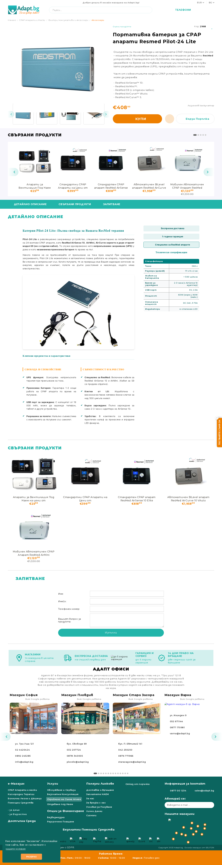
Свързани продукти (75, 204)
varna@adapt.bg (180, 733)
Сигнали (91, 815)
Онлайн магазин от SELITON (199, 847)
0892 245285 (23, 756)
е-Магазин (16, 783)
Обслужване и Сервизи (61, 790)
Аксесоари (98, 20)
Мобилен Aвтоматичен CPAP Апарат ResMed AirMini (187, 186)
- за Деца (14, 810)
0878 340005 (75, 756)
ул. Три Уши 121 (24, 743)
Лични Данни (94, 811)
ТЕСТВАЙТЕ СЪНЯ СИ (219, 432)
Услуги (52, 783)
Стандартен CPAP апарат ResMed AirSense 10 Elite (111, 186)
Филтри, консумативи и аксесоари (68, 20)
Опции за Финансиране (65, 811)
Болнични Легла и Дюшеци (25, 798)
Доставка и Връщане (100, 790)
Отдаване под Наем (60, 804)
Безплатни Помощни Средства (88, 829)
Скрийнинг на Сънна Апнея (64, 799)
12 (123, 773)
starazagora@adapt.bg (132, 762)
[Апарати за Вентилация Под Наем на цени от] (35, 161)
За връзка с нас (96, 802)
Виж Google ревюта (37, 699)
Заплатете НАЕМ (97, 794)
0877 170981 (177, 727)
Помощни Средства (21, 802)
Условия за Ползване (99, 807)
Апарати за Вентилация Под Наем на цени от (35, 186)
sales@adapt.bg (204, 790)
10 (118, 773)
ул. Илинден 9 (178, 715)
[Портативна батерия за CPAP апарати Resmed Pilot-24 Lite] (23, 114)
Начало (12, 20)
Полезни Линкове (100, 783)
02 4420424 (22, 749)
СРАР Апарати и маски (22, 790)
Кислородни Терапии (21, 794)
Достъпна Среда (22, 821)
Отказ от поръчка (137, 784)
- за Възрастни (17, 814)
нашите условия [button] (16, 849)
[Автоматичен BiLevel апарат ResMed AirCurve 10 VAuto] (149, 161)
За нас (90, 798)
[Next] (106, 114)
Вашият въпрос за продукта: (69, 620)
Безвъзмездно (56, 817)
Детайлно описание (30, 204)
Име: (61, 593)
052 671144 (176, 721)
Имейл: (62, 601)
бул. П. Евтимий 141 (130, 743)
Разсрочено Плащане (60, 821)
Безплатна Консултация (63, 794)
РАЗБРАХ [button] (31, 856)
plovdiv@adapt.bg (78, 762)
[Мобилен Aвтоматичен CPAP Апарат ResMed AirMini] (187, 161)
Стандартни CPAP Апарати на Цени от (73, 186)
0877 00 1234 (178, 790)
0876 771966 (125, 756)
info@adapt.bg (24, 762)
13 (125, 773)
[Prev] (11, 114)
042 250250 (125, 749)
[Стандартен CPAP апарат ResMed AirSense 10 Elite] (111, 161)
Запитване (111, 204)
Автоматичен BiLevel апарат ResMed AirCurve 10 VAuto (149, 186)
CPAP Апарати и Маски (32, 20)
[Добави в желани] (212, 26)
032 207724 (74, 749)
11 (120, 773)
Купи (140, 119)
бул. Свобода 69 (77, 743)
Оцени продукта (122, 26)
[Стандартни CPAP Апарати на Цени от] (73, 161)
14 (127, 773)
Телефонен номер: (69, 609)
